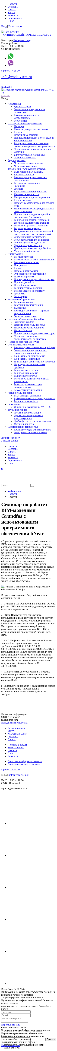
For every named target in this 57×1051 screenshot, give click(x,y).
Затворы (18, 188)
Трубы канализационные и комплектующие (28, 417)
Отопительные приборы (21, 344)
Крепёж (18, 132)
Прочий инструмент (25, 285)
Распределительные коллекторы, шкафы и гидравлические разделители (35, 145)
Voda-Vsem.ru (15, 491)
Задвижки (19, 186)
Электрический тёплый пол (23, 426)
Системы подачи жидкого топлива (32, 149)
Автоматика (14, 103)
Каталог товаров (16, 728)
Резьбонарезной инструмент (29, 290)
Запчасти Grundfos (24, 322)
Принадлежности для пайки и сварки (34, 279)
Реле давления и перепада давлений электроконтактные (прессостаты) (33, 232)
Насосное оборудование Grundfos (26, 319)
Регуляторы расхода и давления (31, 225)
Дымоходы (20, 307)
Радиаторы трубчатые (25, 375)
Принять (51, 1039)
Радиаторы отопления (26, 370)
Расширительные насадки (28, 288)
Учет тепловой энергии (26, 251)
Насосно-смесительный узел (29, 324)
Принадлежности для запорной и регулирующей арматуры (32, 215)
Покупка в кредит (17, 744)
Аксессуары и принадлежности (25, 123)
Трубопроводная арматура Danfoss (32, 248)
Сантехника (14, 404)
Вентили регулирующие (27, 183)
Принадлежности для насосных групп (34, 333)
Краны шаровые (23, 200)
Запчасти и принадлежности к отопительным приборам (30, 351)
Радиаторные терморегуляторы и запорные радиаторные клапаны (32, 221)
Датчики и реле (22, 106)
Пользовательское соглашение (24, 764)
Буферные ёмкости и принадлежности (34, 398)
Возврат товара (16, 747)
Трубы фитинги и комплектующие (32, 421)
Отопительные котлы (25, 316)
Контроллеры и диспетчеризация (32, 197)
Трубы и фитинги (17, 409)
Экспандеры (20, 296)
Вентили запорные (24, 174)
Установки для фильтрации (28, 163)
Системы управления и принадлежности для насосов (30, 337)
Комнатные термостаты (26, 115)
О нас (11, 21)
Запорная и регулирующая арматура (27, 169)
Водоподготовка (16, 160)
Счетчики (19, 152)
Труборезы (19, 293)
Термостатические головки (28, 390)
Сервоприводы (22, 118)
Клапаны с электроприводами (30, 191)
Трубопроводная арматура (28, 245)
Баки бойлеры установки (27, 395)
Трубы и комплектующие (27, 412)
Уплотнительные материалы (29, 154)
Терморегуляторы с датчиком (29, 242)
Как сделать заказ (17, 733)
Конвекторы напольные (27, 358)
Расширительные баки (20, 392)
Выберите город (22, 40)
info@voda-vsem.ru (16, 77)
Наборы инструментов (26, 271)
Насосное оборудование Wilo (23, 341)
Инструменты (15, 254)
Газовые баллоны (23, 256)
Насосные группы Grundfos (29, 327)
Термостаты (20, 120)
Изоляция (19, 126)
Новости (12, 4)
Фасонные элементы (25, 157)
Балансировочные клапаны (28, 171)
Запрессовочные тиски (26, 262)
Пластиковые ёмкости (26, 135)
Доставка (13, 6)
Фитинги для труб (24, 424)
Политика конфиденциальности (25, 761)
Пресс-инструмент (24, 276)
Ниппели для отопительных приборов (34, 361)
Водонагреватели (23, 302)
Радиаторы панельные (26, 373)
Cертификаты (15, 18)
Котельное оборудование (21, 299)
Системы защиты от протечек (30, 237)
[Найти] (32, 486)
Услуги (11, 12)
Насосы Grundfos (23, 330)
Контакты (13, 15)
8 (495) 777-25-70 (10, 70)
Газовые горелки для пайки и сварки (34, 259)
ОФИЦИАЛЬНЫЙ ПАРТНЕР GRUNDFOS (26, 34)
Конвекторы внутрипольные (29, 356)
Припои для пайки (24, 282)
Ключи (17, 268)
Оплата (12, 9)
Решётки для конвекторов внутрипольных (28, 385)
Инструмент (20, 265)
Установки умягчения (25, 166)
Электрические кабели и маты (30, 432)
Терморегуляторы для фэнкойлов (32, 239)
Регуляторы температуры (27, 228)
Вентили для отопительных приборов (34, 347)
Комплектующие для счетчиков (31, 129)
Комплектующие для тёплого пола (32, 429)
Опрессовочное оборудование (30, 273)
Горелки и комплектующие (28, 305)
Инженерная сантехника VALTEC (32, 407)
